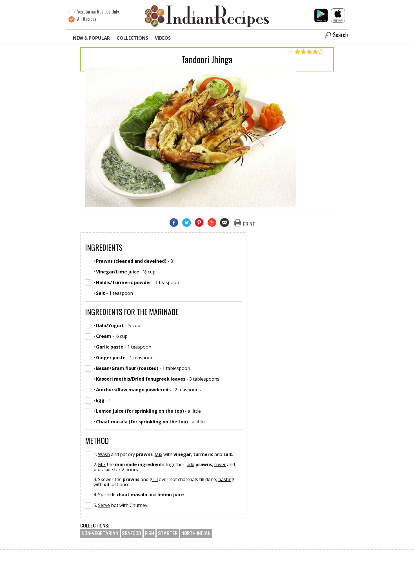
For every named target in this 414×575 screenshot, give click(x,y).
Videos (163, 38)
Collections (132, 38)
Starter (168, 533)
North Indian (196, 533)
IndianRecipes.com (207, 16)
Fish (149, 533)
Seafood (131, 533)
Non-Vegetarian (100, 533)
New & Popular (91, 38)
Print (249, 224)
